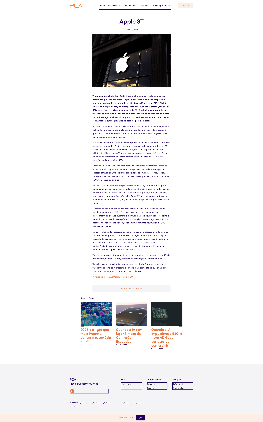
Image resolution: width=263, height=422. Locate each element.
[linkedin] (72, 391)
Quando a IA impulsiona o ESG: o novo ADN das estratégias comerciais (166, 338)
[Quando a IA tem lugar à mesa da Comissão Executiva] (131, 303)
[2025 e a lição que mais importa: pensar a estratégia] (96, 303)
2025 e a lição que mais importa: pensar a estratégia (96, 334)
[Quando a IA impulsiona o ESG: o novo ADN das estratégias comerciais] (166, 303)
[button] (82, 325)
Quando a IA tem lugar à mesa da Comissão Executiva (129, 336)
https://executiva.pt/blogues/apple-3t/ (114, 276)
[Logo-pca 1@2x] (76, 4)
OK (140, 417)
